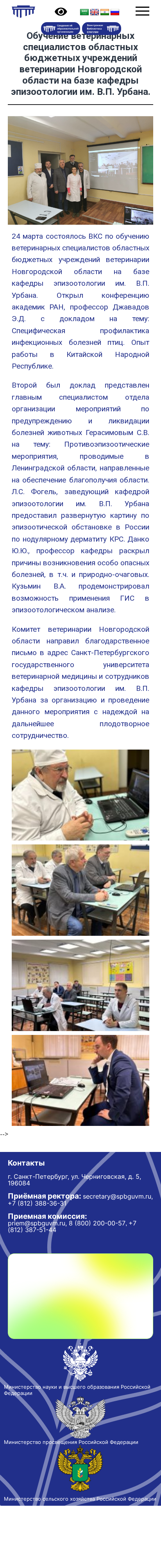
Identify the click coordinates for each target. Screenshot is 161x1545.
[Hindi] (104, 12)
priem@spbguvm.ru (36, 1223)
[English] (94, 12)
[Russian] (115, 12)
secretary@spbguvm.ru (117, 1196)
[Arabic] (84, 12)
